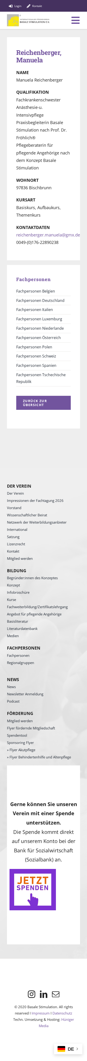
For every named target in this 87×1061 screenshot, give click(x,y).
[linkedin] (43, 994)
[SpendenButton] (33, 871)
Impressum (41, 1013)
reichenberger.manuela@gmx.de (48, 235)
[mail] (55, 994)
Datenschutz (62, 1013)
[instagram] (31, 994)
